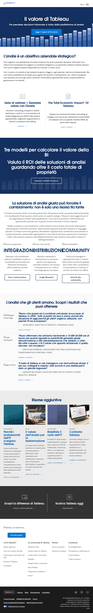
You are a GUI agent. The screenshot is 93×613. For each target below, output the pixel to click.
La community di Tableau (39, 542)
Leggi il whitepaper (11, 477)
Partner (55, 542)
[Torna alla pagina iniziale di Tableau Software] (12, 2)
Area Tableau (33, 567)
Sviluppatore (35, 592)
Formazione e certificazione (79, 551)
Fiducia (20, 592)
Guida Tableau (74, 555)
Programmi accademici (36, 572)
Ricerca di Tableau (10, 562)
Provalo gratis (17, 535)
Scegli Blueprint (46, 277)
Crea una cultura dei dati (13, 551)
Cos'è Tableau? (10, 542)
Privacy (35, 599)
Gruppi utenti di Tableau (37, 551)
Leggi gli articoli (33, 474)
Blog (26, 592)
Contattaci (7, 566)
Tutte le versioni (75, 559)
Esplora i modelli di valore (46, 181)
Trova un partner (58, 547)
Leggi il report (67, 127)
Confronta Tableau (75, 433)
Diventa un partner (59, 551)
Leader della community (37, 555)
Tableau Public (33, 547)
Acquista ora (67, 508)
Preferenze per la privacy (16, 606)
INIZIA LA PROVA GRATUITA (23, 508)
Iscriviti (21, 126)
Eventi (30, 576)
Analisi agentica (10, 547)
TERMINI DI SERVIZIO (23, 599)
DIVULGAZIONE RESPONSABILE (14, 603)
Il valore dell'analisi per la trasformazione (35, 436)
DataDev (31, 559)
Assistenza (73, 542)
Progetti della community (37, 563)
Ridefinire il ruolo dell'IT (54, 433)
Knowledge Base (75, 547)
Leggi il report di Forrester (46, 32)
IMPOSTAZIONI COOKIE (34, 603)
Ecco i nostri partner (17, 277)
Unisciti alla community (75, 278)
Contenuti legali (9, 599)
